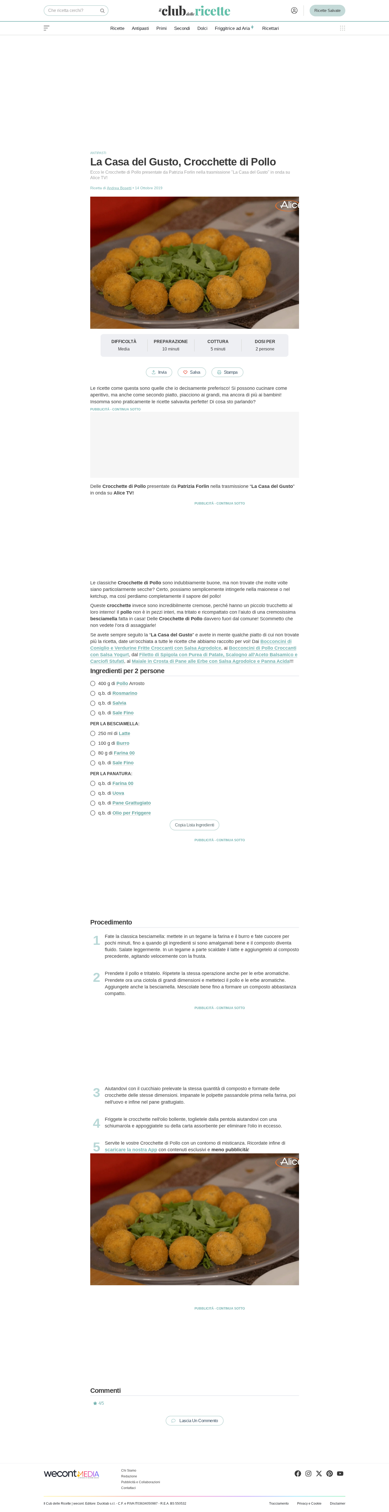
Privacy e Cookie (309, 1503)
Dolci (202, 28)
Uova (118, 793)
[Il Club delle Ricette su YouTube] (340, 1474)
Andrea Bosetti (119, 188)
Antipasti (140, 28)
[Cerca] (102, 10)
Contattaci (128, 1488)
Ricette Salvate (327, 10)
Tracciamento (279, 1503)
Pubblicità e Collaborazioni (140, 1482)
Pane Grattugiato (131, 803)
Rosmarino (124, 693)
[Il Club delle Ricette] (194, 11)
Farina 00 (124, 753)
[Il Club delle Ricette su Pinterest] (329, 1474)
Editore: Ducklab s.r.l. (100, 1503)
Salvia (119, 703)
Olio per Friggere (131, 813)
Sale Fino (123, 712)
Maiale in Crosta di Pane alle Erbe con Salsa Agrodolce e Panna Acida (211, 661)
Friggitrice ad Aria (232, 28)
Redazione (129, 1476)
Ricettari (270, 28)
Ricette (117, 28)
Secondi (182, 28)
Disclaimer (337, 1503)
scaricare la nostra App (131, 1149)
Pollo (122, 683)
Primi (161, 28)
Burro (122, 743)
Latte (124, 733)
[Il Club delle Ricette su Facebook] (298, 1474)
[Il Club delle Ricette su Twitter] (319, 1474)
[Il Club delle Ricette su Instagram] (308, 1474)
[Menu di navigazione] (46, 28)
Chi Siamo (128, 1470)
